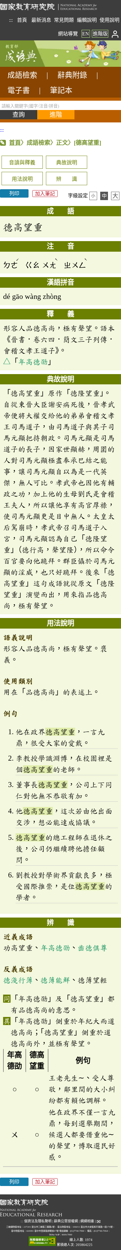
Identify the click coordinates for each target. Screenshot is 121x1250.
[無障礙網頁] (42, 1241)
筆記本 (61, 90)
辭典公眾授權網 (66, 1221)
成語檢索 (22, 75)
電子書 (18, 90)
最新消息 (41, 20)
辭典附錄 (72, 75)
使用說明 (109, 20)
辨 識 (66, 179)
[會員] (115, 33)
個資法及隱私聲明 (38, 1221)
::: (11, 20)
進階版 (100, 33)
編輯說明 (87, 20)
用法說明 (22, 179)
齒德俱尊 (92, 948)
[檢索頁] (31, 65)
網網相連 (87, 1221)
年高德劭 (33, 362)
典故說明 (66, 163)
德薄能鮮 (55, 980)
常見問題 (64, 20)
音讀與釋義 (22, 163)
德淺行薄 (18, 980)
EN (85, 33)
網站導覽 (68, 33)
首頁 (22, 20)
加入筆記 (45, 193)
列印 (14, 193)
